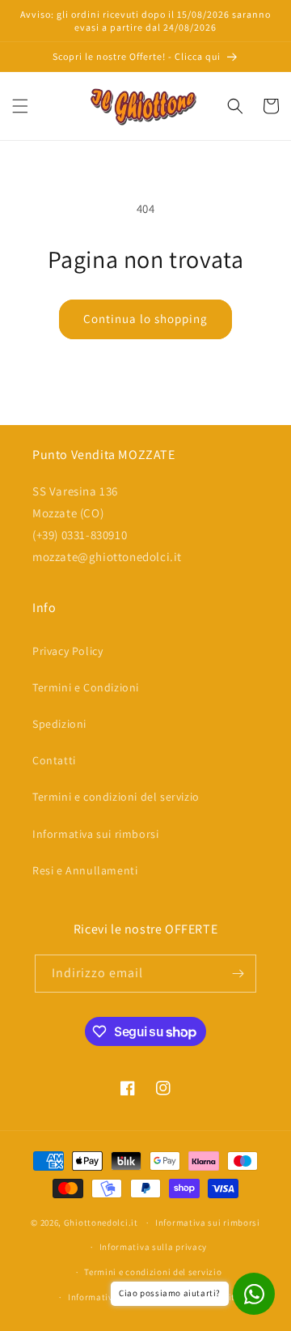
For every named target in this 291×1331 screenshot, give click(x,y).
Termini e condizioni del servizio (116, 796)
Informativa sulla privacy (153, 1246)
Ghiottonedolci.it (101, 1222)
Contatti (54, 760)
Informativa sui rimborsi (95, 834)
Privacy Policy (67, 651)
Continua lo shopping (145, 318)
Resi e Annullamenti (84, 870)
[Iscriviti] (237, 974)
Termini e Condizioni (85, 687)
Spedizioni (59, 724)
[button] (20, 106)
